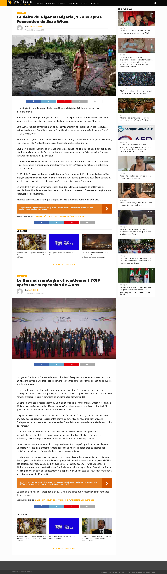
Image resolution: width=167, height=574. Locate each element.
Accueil (39, 3)
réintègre (75, 500)
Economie (73, 3)
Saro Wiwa (79, 216)
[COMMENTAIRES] (94, 100)
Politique (50, 3)
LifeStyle (94, 3)
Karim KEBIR (33, 290)
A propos (113, 572)
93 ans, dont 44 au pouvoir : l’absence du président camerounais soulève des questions (96, 538)
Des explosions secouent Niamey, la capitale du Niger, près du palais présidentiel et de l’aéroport (96, 255)
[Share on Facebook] (33, 100)
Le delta (57, 216)
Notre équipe (124, 572)
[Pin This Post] (64, 100)
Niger (63, 216)
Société (61, 3)
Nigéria (70, 216)
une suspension (88, 500)
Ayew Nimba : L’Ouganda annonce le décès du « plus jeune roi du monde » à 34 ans (31, 255)
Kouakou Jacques (35, 27)
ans (39, 216)
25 (36, 216)
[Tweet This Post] (48, 100)
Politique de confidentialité (143, 572)
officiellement (63, 500)
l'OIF (43, 500)
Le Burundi (51, 500)
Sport (84, 3)
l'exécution (46, 216)
